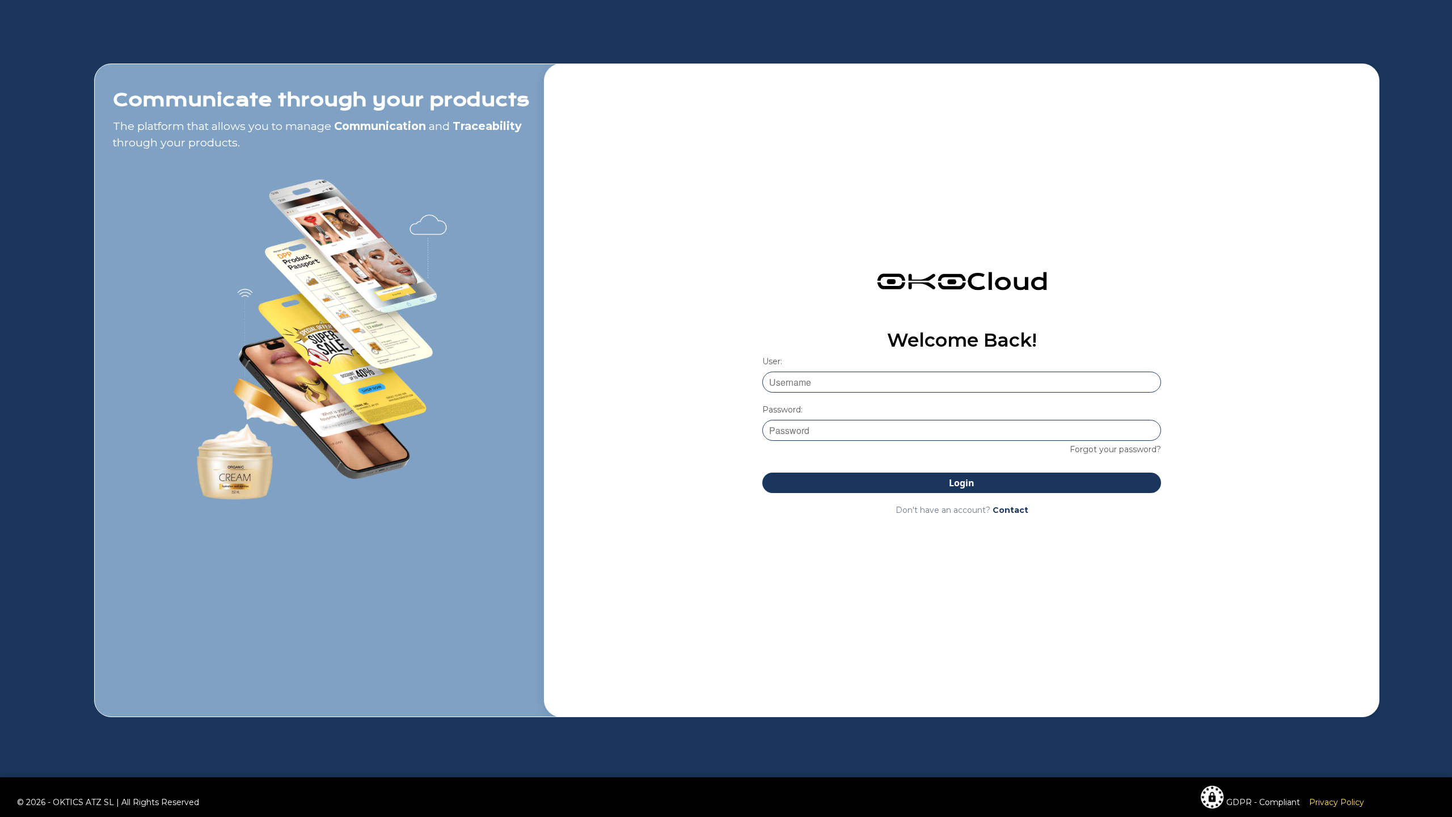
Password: (782, 410)
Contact (1010, 510)
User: (772, 361)
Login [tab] (961, 483)
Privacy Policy (1336, 802)
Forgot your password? (1115, 449)
